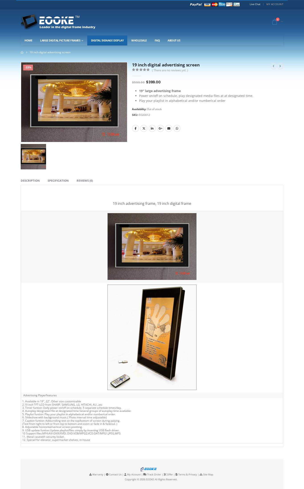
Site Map (208, 474)
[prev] (273, 66)
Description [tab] (30, 181)
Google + (160, 128)
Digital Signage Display (107, 40)
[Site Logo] (62, 21)
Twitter (143, 128)
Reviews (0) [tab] (85, 181)
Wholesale (139, 40)
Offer (170, 474)
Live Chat (255, 4)
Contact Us (115, 474)
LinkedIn (152, 128)
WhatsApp (176, 128)
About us (174, 40)
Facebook (135, 128)
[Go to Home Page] (22, 52)
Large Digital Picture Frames (60, 40)
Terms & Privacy (187, 474)
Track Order (154, 474)
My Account (274, 4)
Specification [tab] (58, 181)
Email (168, 128)
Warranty (97, 474)
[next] (280, 66)
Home (28, 40)
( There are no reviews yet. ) (170, 70)
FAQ (157, 40)
